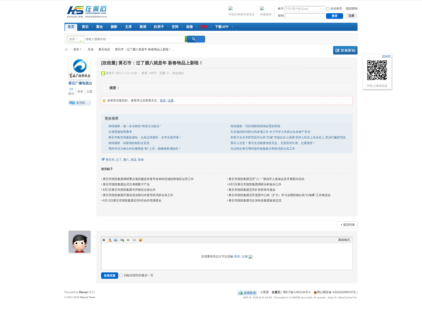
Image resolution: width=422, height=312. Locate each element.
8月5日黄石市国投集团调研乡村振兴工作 (255, 184)
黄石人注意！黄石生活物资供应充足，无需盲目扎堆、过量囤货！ (273, 143)
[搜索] (196, 39)
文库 (128, 27)
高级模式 (344, 240)
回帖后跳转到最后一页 (138, 275)
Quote (128, 239)
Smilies (140, 239)
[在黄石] (86, 11)
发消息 (80, 102)
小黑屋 (264, 292)
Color (109, 239)
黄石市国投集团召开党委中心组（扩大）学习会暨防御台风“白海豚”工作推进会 (280, 195)
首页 (71, 27)
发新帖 (345, 50)
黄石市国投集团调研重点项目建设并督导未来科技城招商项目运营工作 (148, 179)
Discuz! (83, 292)
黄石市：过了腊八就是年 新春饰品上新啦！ (160, 62)
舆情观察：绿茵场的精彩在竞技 (128, 143)
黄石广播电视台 (80, 83)
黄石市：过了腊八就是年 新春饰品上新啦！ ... (144, 49)
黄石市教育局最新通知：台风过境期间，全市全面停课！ (145, 137)
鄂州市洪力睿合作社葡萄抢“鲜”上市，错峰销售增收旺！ (144, 148)
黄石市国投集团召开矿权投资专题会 (252, 189)
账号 (281, 8)
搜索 (72, 39)
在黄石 (66, 49)
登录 (163, 100)
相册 (189, 27)
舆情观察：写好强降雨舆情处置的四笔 (255, 126)
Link (122, 239)
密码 (281, 15)
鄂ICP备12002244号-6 (297, 292)
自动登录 (336, 8)
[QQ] (247, 292)
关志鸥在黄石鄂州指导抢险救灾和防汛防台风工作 (263, 148)
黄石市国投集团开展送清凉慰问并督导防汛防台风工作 (138, 195)
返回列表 (349, 224)
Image (116, 239)
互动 (91, 49)
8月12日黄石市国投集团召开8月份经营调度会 (132, 200)
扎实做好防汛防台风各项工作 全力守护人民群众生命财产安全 (270, 132)
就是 (134, 159)
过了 (119, 159)
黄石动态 (104, 49)
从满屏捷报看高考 (120, 132)
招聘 (203, 27)
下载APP (222, 27)
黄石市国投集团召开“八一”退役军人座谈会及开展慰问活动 (266, 179)
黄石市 (110, 159)
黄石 (85, 27)
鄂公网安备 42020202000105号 (336, 292)
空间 (175, 27)
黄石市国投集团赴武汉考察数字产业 (126, 184)
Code (134, 239)
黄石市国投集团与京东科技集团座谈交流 (255, 200)
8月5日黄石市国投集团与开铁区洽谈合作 (129, 189)
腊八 (126, 159)
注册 (171, 100)
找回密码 (352, 8)
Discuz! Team (87, 297)
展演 (142, 27)
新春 (141, 159)
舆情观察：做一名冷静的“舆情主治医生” (134, 126)
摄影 (114, 27)
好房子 (159, 27)
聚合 (99, 27)
